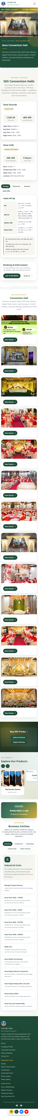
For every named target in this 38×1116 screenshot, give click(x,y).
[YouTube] (26, 1112)
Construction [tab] (12, 849)
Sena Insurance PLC (8, 1096)
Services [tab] (27, 186)
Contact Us (5, 1056)
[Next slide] (8, 766)
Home (4, 41)
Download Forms (7, 1073)
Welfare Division (6, 1090)
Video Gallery (5, 1079)
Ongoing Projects (7, 1093)
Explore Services (19, 742)
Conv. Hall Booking (7, 1087)
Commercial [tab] (19, 844)
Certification (5, 1070)
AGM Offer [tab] (6, 191)
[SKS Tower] (12, 1112)
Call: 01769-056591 (11, 276)
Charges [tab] (6, 186)
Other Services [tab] (25, 849)
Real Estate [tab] (30, 844)
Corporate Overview (8, 1050)
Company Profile (7, 1047)
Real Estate (10, 41)
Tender (3, 1064)
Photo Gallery (6, 1076)
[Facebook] (21, 1112)
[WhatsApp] (16, 1112)
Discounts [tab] (16, 186)
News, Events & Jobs (8, 1067)
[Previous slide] (3, 766)
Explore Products (19, 737)
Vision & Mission (7, 1053)
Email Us (27, 276)
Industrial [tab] (7, 844)
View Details (9, 340)
